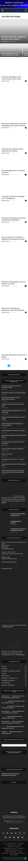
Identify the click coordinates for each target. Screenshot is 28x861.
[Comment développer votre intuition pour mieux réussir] (14, 69)
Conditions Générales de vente (9, 558)
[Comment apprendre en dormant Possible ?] (14, 162)
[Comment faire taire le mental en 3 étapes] (14, 334)
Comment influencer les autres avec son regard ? (14, 430)
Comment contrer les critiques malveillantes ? (13, 448)
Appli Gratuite (5, 853)
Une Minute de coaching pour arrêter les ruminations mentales (11, 386)
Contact (20, 851)
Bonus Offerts (20, 848)
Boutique (20, 845)
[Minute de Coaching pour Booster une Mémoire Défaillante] (14, 210)
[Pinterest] (19, 833)
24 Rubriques (11, 846)
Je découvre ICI (20, 654)
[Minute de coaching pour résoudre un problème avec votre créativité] (14, 103)
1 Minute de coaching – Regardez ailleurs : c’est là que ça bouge (14, 411)
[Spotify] (9, 837)
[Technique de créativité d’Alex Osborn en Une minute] (14, 139)
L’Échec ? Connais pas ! (7, 454)
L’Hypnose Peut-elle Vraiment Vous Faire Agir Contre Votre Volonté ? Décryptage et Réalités (13, 471)
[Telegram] (14, 837)
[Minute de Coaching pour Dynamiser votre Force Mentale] (14, 297)
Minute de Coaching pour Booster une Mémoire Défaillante (14, 219)
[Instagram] (7, 833)
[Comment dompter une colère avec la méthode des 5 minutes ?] (11, 52)
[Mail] (15, 833)
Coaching (17, 846)
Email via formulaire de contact (9, 562)
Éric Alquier (4, 731)
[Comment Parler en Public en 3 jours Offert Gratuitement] (3, 531)
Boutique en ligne (6, 557)
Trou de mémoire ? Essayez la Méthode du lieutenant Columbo (13, 238)
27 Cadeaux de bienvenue (10, 845)
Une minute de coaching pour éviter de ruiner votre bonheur (14, 436)
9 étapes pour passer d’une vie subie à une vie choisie (13, 405)
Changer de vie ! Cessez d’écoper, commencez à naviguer (13, 418)
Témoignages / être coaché (10, 848)
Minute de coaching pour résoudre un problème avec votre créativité (14, 124)
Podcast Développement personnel (17, 853)
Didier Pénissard (5, 41)
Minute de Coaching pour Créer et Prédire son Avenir (13, 283)
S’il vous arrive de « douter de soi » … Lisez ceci (13, 459)
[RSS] (24, 833)
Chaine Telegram (14, 854)
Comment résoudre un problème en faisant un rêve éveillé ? (13, 442)
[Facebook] (3, 833)
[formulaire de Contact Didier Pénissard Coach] (5, 515)
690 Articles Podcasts (12, 843)
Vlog (21, 850)
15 (25, 174)
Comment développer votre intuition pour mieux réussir (11, 78)
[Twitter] (18, 837)
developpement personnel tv (11, 850)
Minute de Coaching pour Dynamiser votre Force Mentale (13, 309)
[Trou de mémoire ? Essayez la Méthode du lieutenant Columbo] (14, 230)
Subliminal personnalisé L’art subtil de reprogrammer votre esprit (11, 398)
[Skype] (5, 837)
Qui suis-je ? (21, 843)
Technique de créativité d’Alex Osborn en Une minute (12, 150)
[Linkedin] (11, 833)
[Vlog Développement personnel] (5, 523)
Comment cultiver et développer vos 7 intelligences (13, 197)
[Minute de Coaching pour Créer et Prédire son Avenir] (14, 262)
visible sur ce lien (8, 626)
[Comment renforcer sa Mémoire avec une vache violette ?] (14, 31)
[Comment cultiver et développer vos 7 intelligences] (14, 186)
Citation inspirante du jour (11, 851)
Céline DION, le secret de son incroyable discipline (13, 392)
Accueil (3, 14)
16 (25, 285)
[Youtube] (22, 837)
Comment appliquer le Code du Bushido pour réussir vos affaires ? (12, 424)
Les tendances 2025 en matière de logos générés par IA (14, 465)
